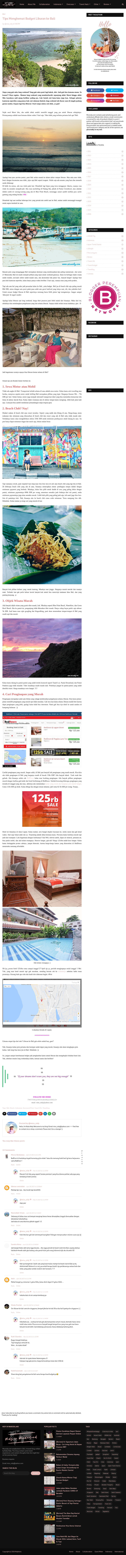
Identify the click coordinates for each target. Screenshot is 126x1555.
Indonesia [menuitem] (57, 4)
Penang (89, 1485)
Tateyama (109, 1500)
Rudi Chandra (16, 1337)
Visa (116, 1507)
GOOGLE (52, 1100)
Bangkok (103, 1439)
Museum (96, 1481)
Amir (13, 1278)
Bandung (95, 1439)
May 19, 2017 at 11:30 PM (40, 1231)
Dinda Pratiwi (16, 1305)
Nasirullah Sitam (17, 1213)
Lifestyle (105, 249)
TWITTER (31, 1100)
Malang (113, 1473)
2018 (105, 181)
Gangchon (106, 1454)
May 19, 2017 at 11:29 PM (40, 1171)
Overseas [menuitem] (70, 4)
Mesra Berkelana (17, 1155)
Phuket (96, 1485)
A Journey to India (107, 1431)
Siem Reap (112, 1488)
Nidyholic (18, 1552)
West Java (89, 1511)
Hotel (88, 1462)
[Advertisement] (105, 410)
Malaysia (89, 1477)
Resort (117, 1485)
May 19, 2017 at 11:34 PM (40, 1318)
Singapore (90, 1492)
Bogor (95, 1443)
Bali (8, 1108)
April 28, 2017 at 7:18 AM (33, 1213)
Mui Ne (89, 1481)
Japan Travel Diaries (105, 244)
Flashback (90, 1454)
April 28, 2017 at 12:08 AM (34, 1186)
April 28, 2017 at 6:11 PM (23, 1279)
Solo (97, 1492)
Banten (111, 1439)
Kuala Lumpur (97, 1469)
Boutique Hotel (104, 1443)
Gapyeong (115, 1454)
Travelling (46, 1108)
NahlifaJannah (17, 1371)
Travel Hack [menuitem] (84, 4)
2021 (105, 193)
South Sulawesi (115, 1492)
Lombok (89, 1473)
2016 (105, 172)
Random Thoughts (107, 1485)
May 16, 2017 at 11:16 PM (30, 1337)
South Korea (104, 1492)
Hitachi (98, 1458)
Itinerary (89, 1466)
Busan (100, 1447)
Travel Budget (105, 265)
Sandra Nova (16, 1244)
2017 (105, 176)
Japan (103, 1466)
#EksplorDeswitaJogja (93, 1431)
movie (114, 1477)
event (112, 1450)
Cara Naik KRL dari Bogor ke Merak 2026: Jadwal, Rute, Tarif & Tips (68, 1539)
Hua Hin (95, 1462)
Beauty (89, 1443)
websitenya (62, 971)
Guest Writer (99, 1552)
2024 (105, 206)
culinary (105, 274)
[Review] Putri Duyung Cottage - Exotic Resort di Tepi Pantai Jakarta (69, 1503)
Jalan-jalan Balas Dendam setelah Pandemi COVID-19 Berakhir (67, 1490)
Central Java (116, 1447)
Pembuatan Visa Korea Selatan (68, 1526)
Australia (116, 1435)
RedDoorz (30, 778)
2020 (105, 189)
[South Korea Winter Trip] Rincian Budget (66, 1478)
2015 (105, 168)
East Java (104, 1450)
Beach (12, 1108)
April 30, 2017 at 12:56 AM (31, 1305)
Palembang (112, 1481)
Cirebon (89, 1450)
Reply (12, 1165)
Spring (113, 1496)
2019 (105, 185)
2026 (105, 214)
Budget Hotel (91, 1447)
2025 (105, 210)
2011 (105, 151)
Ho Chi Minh (107, 1458)
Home (71, 1552)
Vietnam (109, 1507)
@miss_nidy (9, 24)
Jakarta (97, 1466)
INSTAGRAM (42, 1100)
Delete (18, 1165)
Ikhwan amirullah (18, 1186)
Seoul (104, 1488)
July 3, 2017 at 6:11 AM (31, 1371)
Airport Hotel (98, 1435)
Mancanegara (105, 253)
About (78, 1552)
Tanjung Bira (99, 1500)
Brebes (114, 1443)
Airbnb (89, 1435)
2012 (105, 156)
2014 (105, 164)
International (119, 1552)
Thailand (117, 1500)
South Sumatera (91, 1496)
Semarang (97, 1488)
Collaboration (87, 1552)
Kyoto (105, 1469)
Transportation (97, 1504)
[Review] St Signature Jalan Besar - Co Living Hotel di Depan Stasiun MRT (69, 1444)
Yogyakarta (106, 1511)
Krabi (88, 1469)
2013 (105, 160)
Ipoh (117, 1462)
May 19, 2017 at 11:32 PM (40, 1260)
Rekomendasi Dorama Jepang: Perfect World (68, 1455)
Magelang (97, 1473)
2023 (105, 201)
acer (117, 1431)
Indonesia (18, 1108)
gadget (98, 1454)
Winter (97, 1511)
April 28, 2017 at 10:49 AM (30, 1244)
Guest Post (90, 1458)
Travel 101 (38, 1108)
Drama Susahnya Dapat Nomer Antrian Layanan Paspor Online (68, 1432)
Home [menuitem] (22, 4)
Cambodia (107, 1447)
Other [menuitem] (96, 4)
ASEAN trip (105, 236)
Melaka (108, 1477)
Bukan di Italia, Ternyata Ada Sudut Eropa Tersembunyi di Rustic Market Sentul (67, 1467)
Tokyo (88, 1504)
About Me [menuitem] (31, 4)
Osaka (104, 1481)
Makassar (105, 1473)
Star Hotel (90, 1500)
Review (105, 257)
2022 (105, 197)
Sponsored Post (28, 1108)
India (102, 1462)
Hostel (116, 1458)
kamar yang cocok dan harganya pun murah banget (63, 784)
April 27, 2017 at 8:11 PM (33, 1155)
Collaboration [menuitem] (44, 4)
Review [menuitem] (106, 4)
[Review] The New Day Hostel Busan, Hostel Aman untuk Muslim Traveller (67, 1516)
